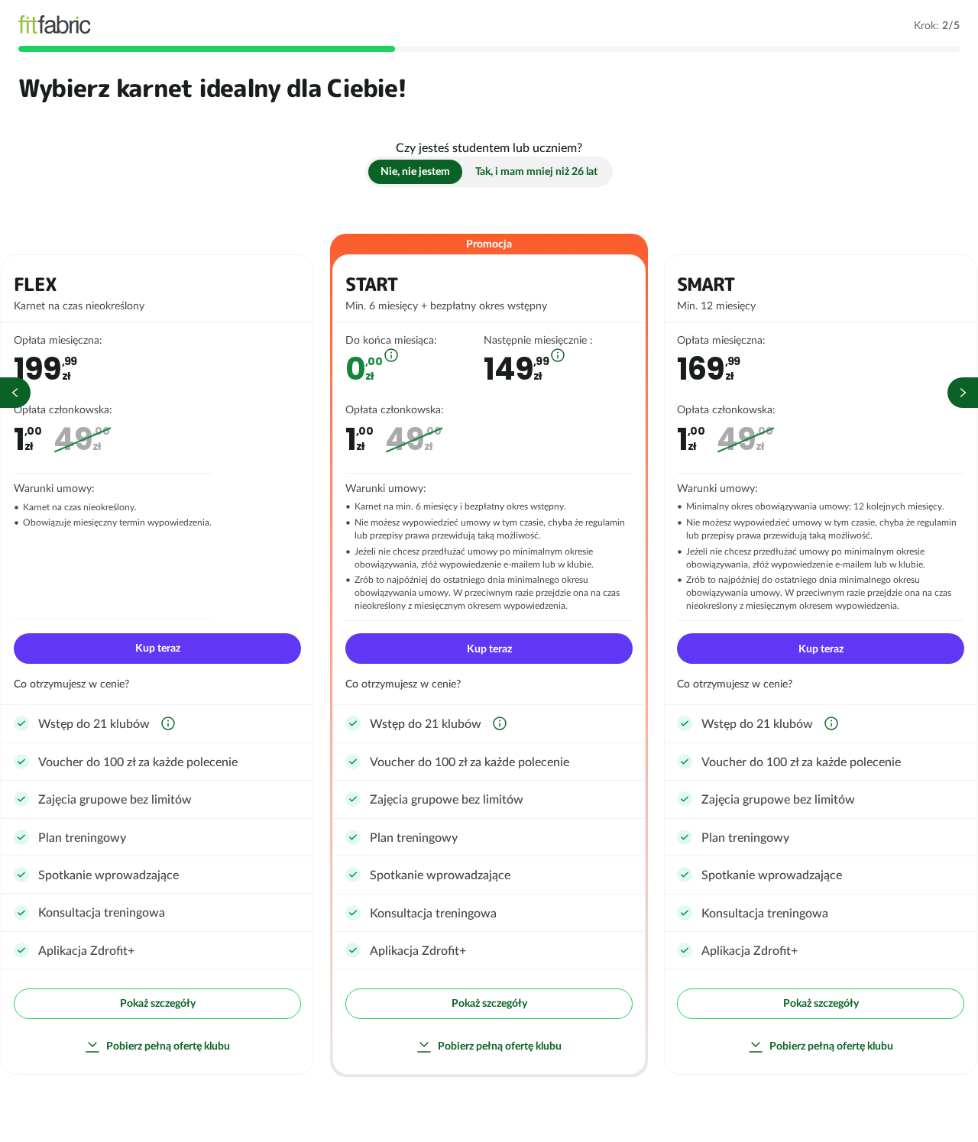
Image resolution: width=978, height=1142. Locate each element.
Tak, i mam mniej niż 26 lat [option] (536, 171)
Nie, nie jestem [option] (415, 171)
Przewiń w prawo (962, 392)
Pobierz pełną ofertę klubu (168, 1046)
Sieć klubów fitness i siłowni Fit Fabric (54, 24)
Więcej (391, 355)
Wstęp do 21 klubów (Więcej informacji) (168, 723)
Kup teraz (157, 648)
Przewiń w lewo (15, 392)
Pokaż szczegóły (158, 1003)
